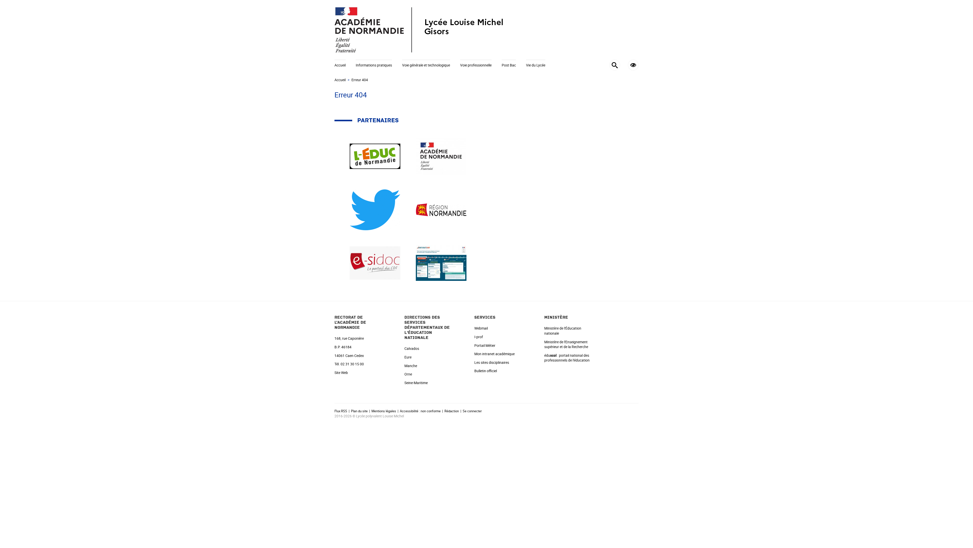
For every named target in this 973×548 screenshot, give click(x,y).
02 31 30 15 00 (352, 364)
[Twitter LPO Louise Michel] (375, 209)
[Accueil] (486, 30)
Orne (408, 374)
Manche (410, 365)
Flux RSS (340, 411)
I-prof (478, 336)
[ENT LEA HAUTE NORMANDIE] (375, 155)
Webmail (481, 328)
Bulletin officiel (485, 370)
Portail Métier (484, 345)
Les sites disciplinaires (491, 362)
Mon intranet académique (494, 353)
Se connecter (472, 411)
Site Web (341, 372)
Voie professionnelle (476, 65)
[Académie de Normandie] (441, 155)
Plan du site (359, 411)
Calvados (411, 348)
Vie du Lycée (535, 65)
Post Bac (509, 65)
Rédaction (451, 411)
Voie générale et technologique (426, 65)
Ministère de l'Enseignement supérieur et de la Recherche (566, 344)
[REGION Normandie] (441, 209)
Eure (407, 357)
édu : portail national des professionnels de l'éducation (567, 358)
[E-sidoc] (375, 262)
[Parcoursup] (441, 262)
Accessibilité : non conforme (420, 411)
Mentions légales (383, 411)
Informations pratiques (374, 65)
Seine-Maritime (416, 382)
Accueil (340, 65)
